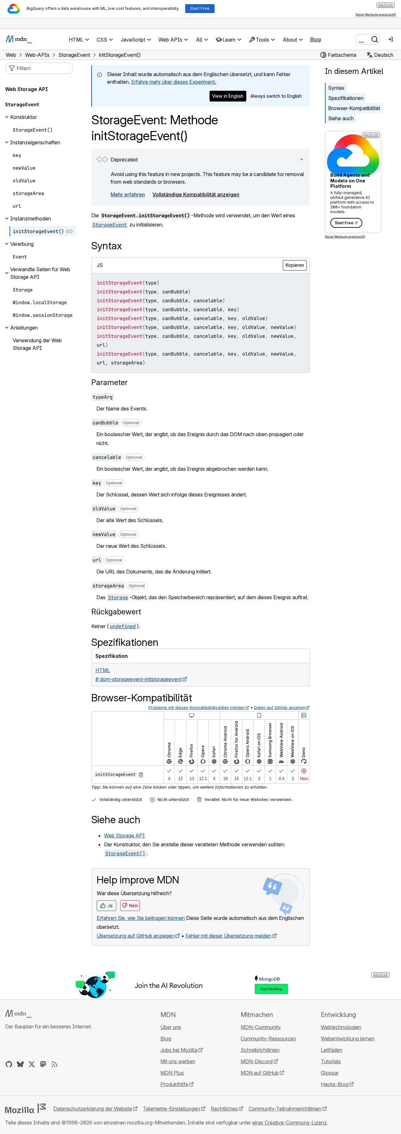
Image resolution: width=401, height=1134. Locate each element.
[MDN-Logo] (18, 1014)
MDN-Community (261, 1027)
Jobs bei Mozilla (178, 1050)
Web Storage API (124, 835)
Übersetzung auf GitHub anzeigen (135, 936)
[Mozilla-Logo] (25, 1108)
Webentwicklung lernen (347, 1038)
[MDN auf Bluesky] (20, 1064)
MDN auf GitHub (260, 1073)
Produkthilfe (174, 1084)
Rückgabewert (116, 611)
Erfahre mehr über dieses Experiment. (173, 82)
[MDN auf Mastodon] (43, 1064)
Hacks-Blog (334, 1084)
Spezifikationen (346, 98)
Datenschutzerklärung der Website (92, 1108)
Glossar (330, 1073)
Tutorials (331, 1061)
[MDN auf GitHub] (9, 1064)
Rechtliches (224, 1108)
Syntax (336, 88)
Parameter (109, 382)
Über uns (170, 1027)
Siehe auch (341, 118)
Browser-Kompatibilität (354, 108)
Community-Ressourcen (268, 1038)
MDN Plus (172, 1073)
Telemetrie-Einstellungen (171, 1108)
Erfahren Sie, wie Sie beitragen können (141, 918)
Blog (315, 39)
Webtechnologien (341, 1027)
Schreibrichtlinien (260, 1050)
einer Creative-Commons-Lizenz (289, 1122)
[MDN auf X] (32, 1064)
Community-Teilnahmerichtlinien (285, 1108)
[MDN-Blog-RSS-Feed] (54, 1064)
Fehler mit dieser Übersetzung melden (228, 936)
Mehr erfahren (128, 194)
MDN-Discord (257, 1061)
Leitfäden (331, 1050)
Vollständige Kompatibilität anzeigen (195, 194)
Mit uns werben (177, 1061)
